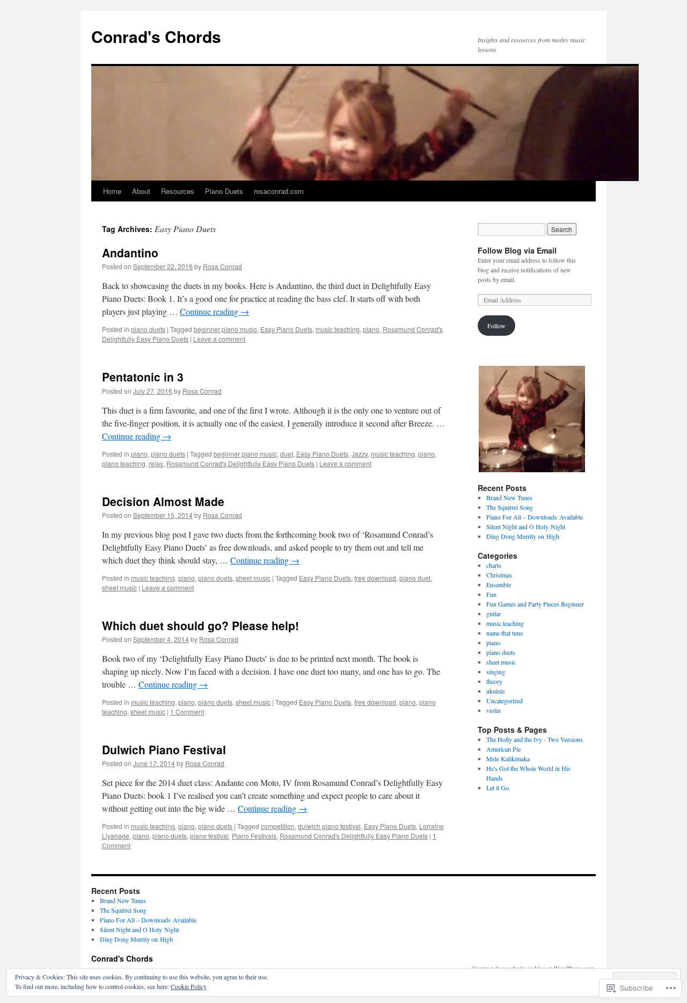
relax (156, 463)
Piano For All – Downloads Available (534, 517)
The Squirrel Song (509, 507)
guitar (493, 613)
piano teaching (123, 463)
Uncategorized (504, 700)
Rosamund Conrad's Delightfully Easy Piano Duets (240, 463)
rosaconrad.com (279, 191)
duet (286, 453)
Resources (177, 191)
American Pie (503, 749)
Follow (496, 325)
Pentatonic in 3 (143, 377)
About (141, 191)
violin (493, 710)
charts (493, 565)
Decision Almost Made (163, 501)
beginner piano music (225, 329)
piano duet (414, 577)
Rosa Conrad (222, 266)
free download (375, 577)
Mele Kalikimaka (508, 758)
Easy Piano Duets (286, 329)
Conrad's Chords (156, 36)
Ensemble (498, 584)
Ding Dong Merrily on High (522, 536)
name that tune (504, 633)
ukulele (495, 691)
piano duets (148, 329)
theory (494, 681)
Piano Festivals (254, 835)
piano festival (209, 835)
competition (278, 826)
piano (371, 329)
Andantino (130, 252)
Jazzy (360, 453)
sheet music (253, 577)
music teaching (338, 329)
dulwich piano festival (329, 826)
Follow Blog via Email (517, 250)
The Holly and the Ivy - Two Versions (534, 739)
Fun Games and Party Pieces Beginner (535, 604)
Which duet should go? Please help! (200, 625)
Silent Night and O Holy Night (525, 526)
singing (495, 671)
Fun (491, 594)
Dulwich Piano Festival (164, 749)
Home (112, 191)
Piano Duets (224, 191)
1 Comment (187, 711)
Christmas (499, 575)
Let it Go (497, 787)
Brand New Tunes (509, 497)
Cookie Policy (189, 986)
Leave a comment (219, 338)
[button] (531, 419)
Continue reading (214, 311)
